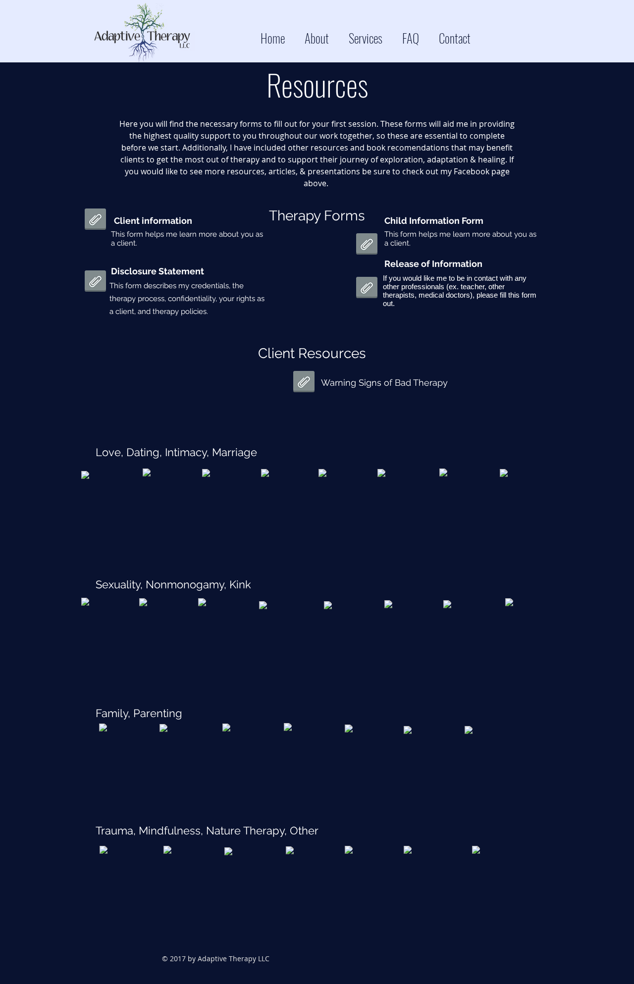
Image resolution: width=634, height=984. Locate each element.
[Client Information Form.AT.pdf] (95, 220)
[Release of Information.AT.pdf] (367, 288)
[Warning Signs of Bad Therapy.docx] (367, 245)
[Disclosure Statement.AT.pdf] (95, 282)
